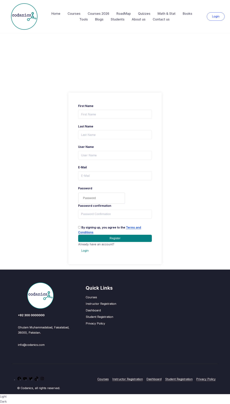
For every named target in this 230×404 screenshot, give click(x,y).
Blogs (99, 19)
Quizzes (144, 13)
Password (85, 188)
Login (215, 16)
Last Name (85, 126)
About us (139, 19)
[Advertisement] (115, 60)
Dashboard (93, 310)
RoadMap (123, 13)
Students (118, 19)
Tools (83, 19)
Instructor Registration (101, 303)
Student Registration (99, 317)
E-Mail (82, 167)
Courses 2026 (98, 13)
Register (115, 238)
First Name (85, 106)
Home (55, 13)
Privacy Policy (95, 323)
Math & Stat (167, 13)
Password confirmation (94, 205)
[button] (115, 399)
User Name (86, 147)
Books (187, 13)
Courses (74, 13)
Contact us (161, 19)
